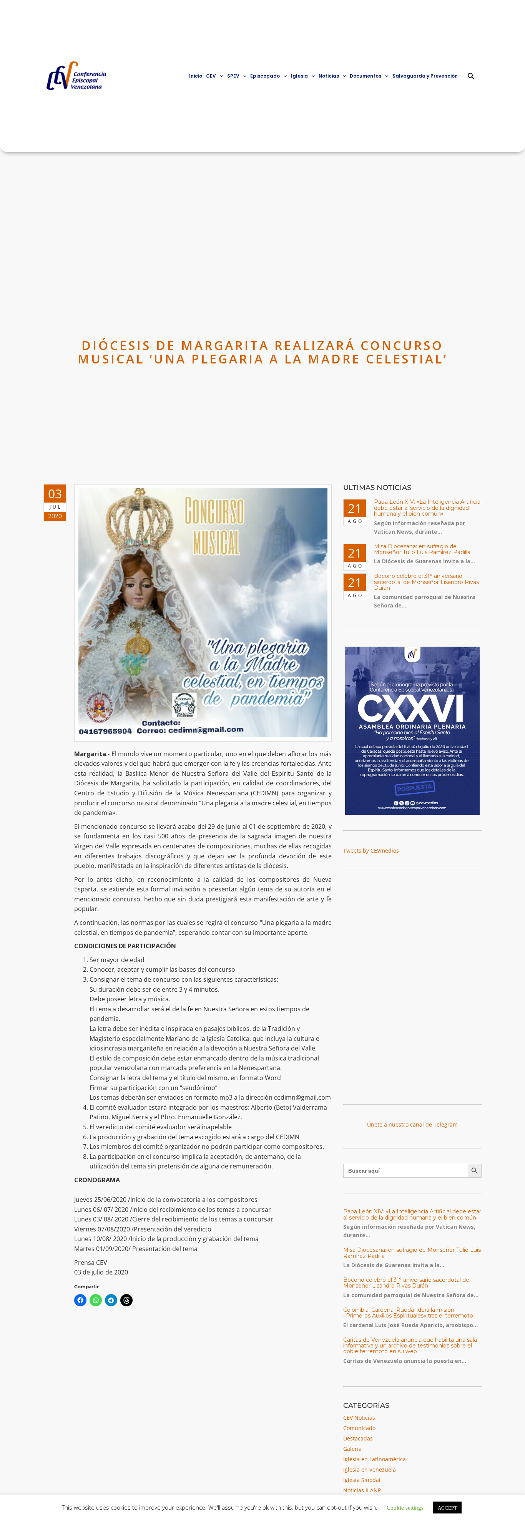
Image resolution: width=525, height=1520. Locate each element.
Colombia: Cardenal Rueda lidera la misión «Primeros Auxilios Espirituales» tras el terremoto (408, 1312)
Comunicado (359, 1428)
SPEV (233, 76)
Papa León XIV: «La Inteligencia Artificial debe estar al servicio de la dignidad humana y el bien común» (428, 507)
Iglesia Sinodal (361, 1479)
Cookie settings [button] (405, 1507)
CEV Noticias (359, 1417)
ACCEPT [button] (447, 1507)
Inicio (195, 76)
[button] (471, 76)
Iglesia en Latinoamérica (374, 1459)
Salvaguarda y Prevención (425, 76)
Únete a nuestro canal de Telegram (412, 1124)
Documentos (365, 76)
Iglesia (299, 76)
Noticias (329, 76)
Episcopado (265, 76)
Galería (352, 1448)
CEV (211, 76)
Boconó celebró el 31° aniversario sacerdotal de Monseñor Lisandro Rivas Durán (426, 581)
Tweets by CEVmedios (371, 850)
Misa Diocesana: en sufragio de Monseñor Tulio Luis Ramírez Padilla (422, 549)
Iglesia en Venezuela (369, 1469)
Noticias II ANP (362, 1490)
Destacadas (358, 1438)
